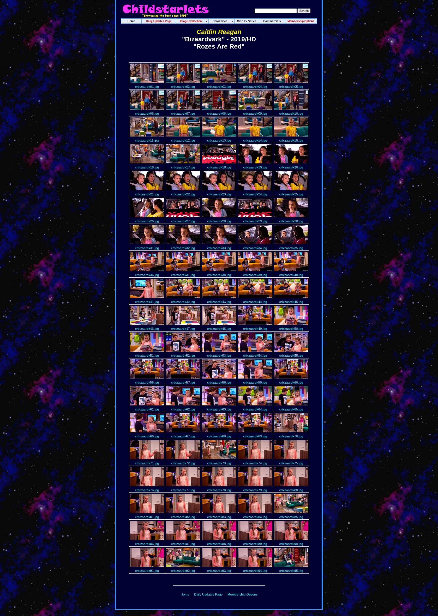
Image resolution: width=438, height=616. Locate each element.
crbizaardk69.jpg (255, 436)
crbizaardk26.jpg (147, 221)
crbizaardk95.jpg (291, 570)
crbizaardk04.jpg (255, 86)
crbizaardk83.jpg (219, 517)
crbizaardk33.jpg (219, 248)
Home (185, 594)
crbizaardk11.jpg (147, 140)
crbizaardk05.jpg (291, 86)
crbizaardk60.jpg (291, 382)
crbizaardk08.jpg (219, 113)
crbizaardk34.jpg (255, 248)
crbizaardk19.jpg (255, 167)
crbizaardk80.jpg (291, 490)
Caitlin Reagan (219, 31)
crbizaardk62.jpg (183, 409)
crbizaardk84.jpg (255, 517)
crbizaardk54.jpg (255, 355)
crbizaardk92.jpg (183, 570)
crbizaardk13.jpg (219, 140)
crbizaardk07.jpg (183, 113)
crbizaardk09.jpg (255, 113)
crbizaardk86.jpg (147, 544)
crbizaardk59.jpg (255, 382)
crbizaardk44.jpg (255, 302)
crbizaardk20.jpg (291, 167)
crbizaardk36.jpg (147, 275)
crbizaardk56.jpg (147, 382)
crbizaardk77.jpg (183, 490)
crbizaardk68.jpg (219, 436)
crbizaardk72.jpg (183, 463)
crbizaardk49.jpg (255, 328)
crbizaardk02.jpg (183, 86)
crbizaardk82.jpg (183, 517)
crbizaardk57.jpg (183, 382)
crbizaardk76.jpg (147, 490)
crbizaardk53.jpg (219, 355)
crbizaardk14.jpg (255, 140)
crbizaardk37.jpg (183, 275)
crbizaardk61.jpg (147, 409)
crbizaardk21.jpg (147, 194)
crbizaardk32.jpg (183, 248)
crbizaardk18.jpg (219, 167)
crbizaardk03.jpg (219, 86)
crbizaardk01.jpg (147, 86)
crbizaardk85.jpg (291, 517)
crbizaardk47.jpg (183, 328)
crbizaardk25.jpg (291, 194)
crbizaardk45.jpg (291, 302)
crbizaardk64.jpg (255, 409)
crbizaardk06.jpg (147, 113)
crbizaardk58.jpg (219, 382)
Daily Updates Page (208, 594)
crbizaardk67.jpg (183, 436)
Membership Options (242, 594)
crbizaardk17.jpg (183, 167)
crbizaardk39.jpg (255, 275)
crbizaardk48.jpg (219, 328)
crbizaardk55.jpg (291, 355)
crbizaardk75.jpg (291, 463)
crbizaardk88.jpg (219, 544)
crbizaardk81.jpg (147, 517)
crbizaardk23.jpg (219, 194)
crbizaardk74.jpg (255, 463)
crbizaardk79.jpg (255, 490)
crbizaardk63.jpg (219, 409)
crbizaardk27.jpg (183, 221)
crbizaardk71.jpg (147, 463)
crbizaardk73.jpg (219, 463)
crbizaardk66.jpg (147, 436)
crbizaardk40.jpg (291, 275)
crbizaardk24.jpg (255, 194)
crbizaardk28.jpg (219, 221)
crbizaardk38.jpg (219, 275)
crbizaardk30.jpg (291, 221)
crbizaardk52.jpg (183, 355)
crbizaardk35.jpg (291, 248)
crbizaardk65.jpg (291, 409)
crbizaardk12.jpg (183, 140)
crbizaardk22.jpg (183, 194)
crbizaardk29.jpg (255, 221)
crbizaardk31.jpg (147, 248)
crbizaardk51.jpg (147, 355)
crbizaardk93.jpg (219, 570)
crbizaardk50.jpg (291, 328)
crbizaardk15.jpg (291, 140)
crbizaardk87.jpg (183, 544)
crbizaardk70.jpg (291, 436)
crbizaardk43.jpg (219, 302)
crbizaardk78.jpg (219, 490)
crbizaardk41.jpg (147, 302)
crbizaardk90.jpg (291, 544)
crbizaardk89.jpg (255, 544)
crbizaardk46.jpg (147, 328)
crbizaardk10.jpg (291, 113)
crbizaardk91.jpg (147, 570)
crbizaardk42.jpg (183, 302)
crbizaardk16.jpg (147, 167)
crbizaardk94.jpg (255, 570)
